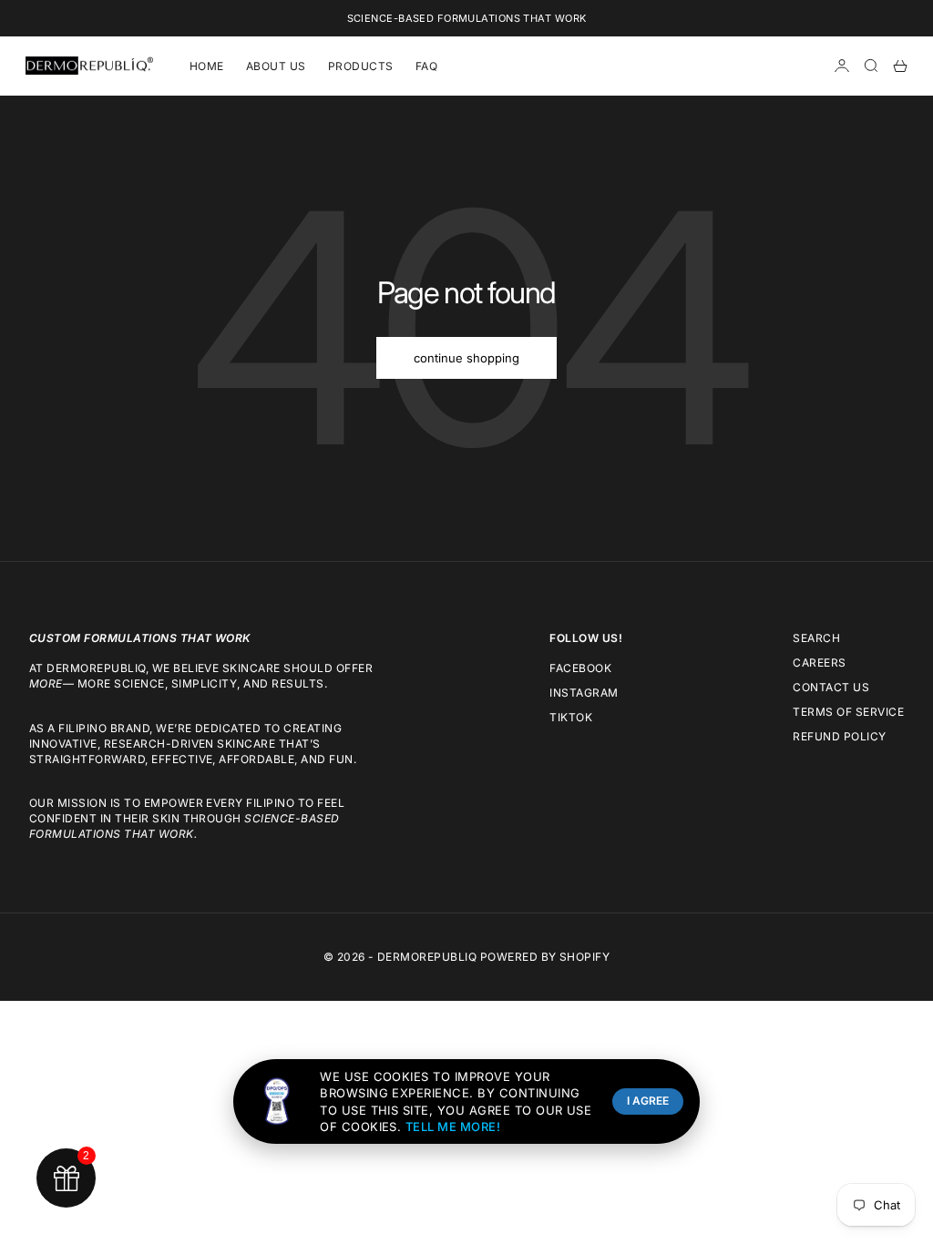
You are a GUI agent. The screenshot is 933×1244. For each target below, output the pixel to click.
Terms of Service (848, 712)
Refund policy (839, 736)
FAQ (426, 66)
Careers (819, 662)
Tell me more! (452, 1126)
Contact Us (831, 687)
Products (361, 66)
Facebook (580, 668)
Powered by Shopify (545, 957)
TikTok (570, 717)
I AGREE (648, 1100)
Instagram (583, 692)
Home (207, 66)
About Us (276, 66)
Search (816, 638)
